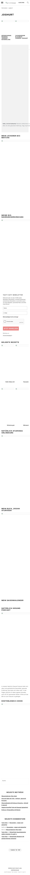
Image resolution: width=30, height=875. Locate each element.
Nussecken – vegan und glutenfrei (16, 827)
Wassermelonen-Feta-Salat (9, 796)
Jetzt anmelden (11, 328)
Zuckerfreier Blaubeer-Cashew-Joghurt (21, 37)
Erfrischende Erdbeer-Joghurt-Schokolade (6, 37)
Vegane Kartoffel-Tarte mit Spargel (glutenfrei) (15, 807)
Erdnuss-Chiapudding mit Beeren (11, 810)
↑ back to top (15, 850)
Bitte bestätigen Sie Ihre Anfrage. (11, 316)
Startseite (4, 8)
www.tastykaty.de (15, 868)
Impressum (15, 870)
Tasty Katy (5, 822)
